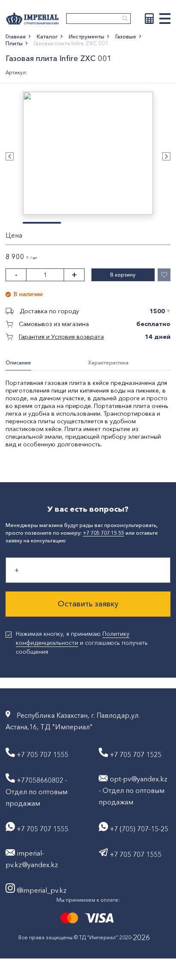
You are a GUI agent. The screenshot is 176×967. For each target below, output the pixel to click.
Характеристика (108, 362)
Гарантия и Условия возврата (61, 337)
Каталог (47, 36)
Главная (16, 36)
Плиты (14, 43)
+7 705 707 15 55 (103, 533)
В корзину (122, 274)
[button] (10, 156)
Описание (18, 362)
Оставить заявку (88, 604)
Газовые (125, 36)
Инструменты (86, 36)
